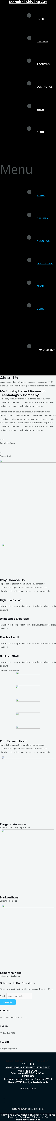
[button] (28, 169)
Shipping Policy (28, 1088)
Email (3, 996)
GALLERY (42, 41)
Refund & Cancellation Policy (28, 1109)
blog (40, 132)
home (41, 19)
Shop (40, 109)
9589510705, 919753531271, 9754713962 (27, 1067)
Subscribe (7, 1002)
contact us (45, 86)
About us (43, 64)
